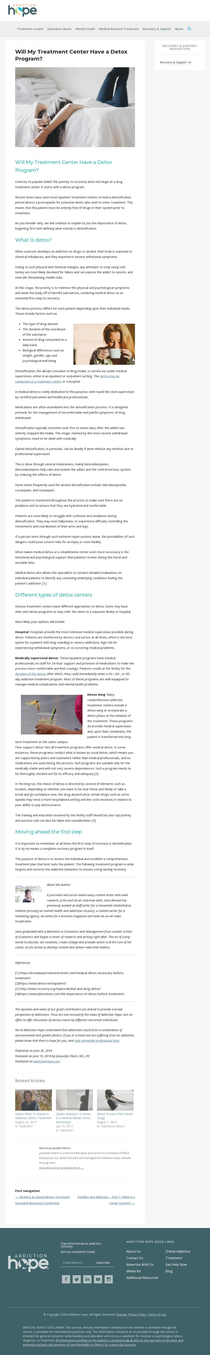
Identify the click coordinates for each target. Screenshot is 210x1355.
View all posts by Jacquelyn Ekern (61, 1168)
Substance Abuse (59, 29)
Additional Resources (142, 1277)
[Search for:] (190, 28)
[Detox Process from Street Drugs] (115, 1100)
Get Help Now (176, 1264)
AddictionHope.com (47, 1061)
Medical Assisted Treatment (119, 29)
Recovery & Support (157, 29)
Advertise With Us (140, 1264)
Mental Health (85, 29)
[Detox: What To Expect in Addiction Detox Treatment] (33, 1100)
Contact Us (134, 1258)
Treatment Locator (30, 29)
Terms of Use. (157, 1314)
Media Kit (133, 1271)
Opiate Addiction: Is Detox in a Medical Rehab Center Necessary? (73, 1118)
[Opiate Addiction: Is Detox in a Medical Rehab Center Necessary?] (74, 1100)
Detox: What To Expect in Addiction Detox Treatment (33, 1116)
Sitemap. (122, 1314)
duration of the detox (30, 674)
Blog (169, 1271)
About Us (133, 1251)
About (179, 29)
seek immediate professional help (96, 1040)
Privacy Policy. (137, 1314)
